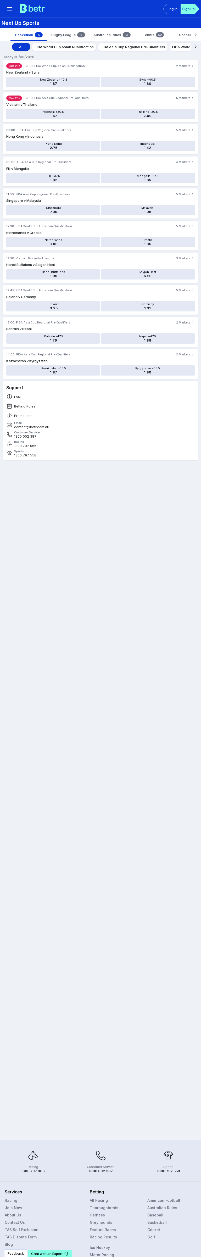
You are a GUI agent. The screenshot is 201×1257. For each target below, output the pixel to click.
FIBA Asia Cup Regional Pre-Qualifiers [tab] (132, 47)
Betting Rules (24, 406)
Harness (97, 1215)
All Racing (99, 1200)
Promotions (23, 415)
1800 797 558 (25, 455)
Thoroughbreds (104, 1207)
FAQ (17, 397)
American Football (163, 1200)
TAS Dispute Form (21, 1237)
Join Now (13, 1207)
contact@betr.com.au (31, 427)
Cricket (153, 1229)
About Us (13, 1215)
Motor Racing (102, 1255)
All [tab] (21, 47)
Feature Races (103, 1229)
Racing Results (103, 1237)
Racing (11, 1200)
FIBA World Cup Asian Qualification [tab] (64, 47)
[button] (50, 1253)
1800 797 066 (25, 446)
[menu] (9, 9)
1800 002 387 (25, 436)
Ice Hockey (100, 1247)
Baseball (155, 1215)
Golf (151, 1237)
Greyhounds (101, 1222)
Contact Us (15, 1222)
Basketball (157, 1222)
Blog (9, 1244)
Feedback (16, 1253)
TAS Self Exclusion (21, 1229)
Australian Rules (162, 1207)
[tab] (28, 35)
